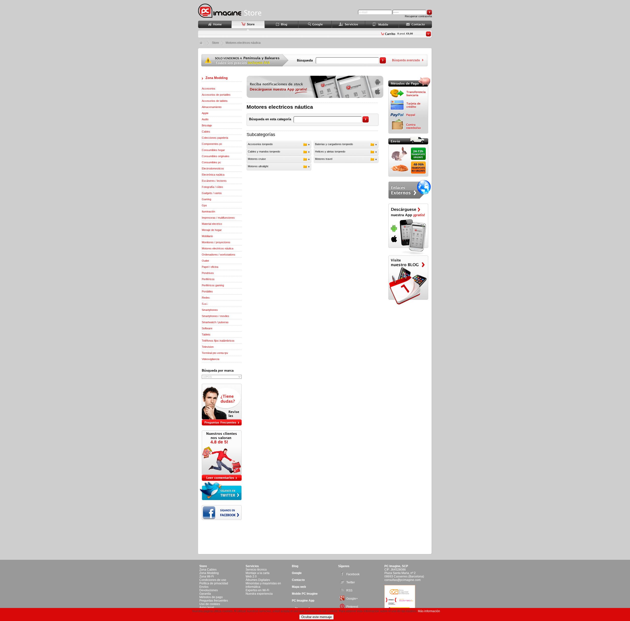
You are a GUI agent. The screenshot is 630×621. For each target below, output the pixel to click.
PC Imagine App (303, 600)
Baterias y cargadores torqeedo (334, 144)
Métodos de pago (211, 597)
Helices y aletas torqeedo (330, 151)
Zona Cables (208, 569)
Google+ (352, 598)
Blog (295, 566)
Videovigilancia (210, 359)
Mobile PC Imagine (305, 593)
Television (208, 346)
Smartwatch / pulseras (215, 322)
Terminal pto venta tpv (215, 352)
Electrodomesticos (213, 168)
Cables (206, 131)
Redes (206, 297)
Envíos (203, 587)
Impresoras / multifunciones (218, 217)
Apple (205, 113)
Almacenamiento (211, 107)
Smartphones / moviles (215, 316)
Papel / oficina (210, 266)
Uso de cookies (209, 604)
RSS (349, 590)
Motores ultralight (258, 166)
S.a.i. (205, 303)
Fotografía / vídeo (212, 186)
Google (297, 573)
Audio (205, 119)
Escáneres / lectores (214, 180)
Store (215, 43)
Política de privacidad (213, 583)
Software (207, 328)
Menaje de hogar (212, 229)
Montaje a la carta (257, 573)
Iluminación (208, 211)
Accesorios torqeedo (260, 144)
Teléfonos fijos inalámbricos (218, 340)
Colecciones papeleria (215, 137)
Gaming (206, 199)
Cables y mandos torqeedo (264, 151)
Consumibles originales (215, 156)
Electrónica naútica (213, 174)
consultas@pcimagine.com (402, 580)
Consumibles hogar (213, 150)
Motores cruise (257, 158)
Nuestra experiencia (259, 593)
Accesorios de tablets (215, 100)
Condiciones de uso (212, 580)
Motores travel (323, 158)
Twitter (350, 582)
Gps (204, 205)
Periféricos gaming (213, 285)
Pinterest (352, 606)
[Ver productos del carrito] (428, 33)
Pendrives (208, 273)
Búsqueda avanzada (406, 60)
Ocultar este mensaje (316, 617)
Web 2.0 (251, 576)
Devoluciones (208, 590)
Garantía (205, 593)
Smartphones (210, 309)
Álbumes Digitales (258, 580)
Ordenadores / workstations (218, 254)
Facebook (353, 574)
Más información (429, 611)
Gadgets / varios (212, 193)
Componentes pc (212, 143)
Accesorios (208, 88)
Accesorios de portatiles (216, 94)
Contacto (298, 580)
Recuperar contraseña (418, 16)
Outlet (205, 260)
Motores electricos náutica (217, 248)
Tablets (206, 334)
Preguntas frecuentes (213, 600)
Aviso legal (206, 607)
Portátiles (207, 291)
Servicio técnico (256, 569)
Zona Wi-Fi (206, 576)
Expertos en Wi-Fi (257, 590)
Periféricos (208, 279)
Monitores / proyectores (216, 242)
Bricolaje (207, 125)
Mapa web (299, 587)
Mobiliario (207, 236)
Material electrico (212, 223)
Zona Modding (216, 78)
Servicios (252, 566)
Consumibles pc (211, 162)
